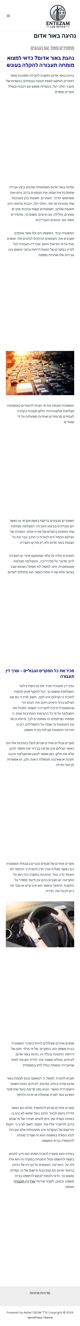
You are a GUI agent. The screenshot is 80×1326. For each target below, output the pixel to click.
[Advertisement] (40, 142)
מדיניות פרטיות (40, 1293)
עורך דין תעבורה (24, 1181)
